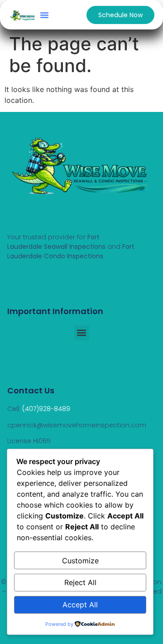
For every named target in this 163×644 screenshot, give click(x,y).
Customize (80, 560)
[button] (44, 15)
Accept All (80, 604)
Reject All (80, 582)
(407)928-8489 (46, 408)
